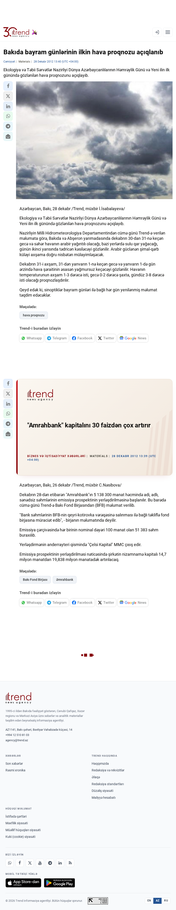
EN (149, 900)
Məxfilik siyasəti (17, 823)
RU (166, 900)
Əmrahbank (64, 579)
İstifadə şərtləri (16, 816)
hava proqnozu (33, 315)
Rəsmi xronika (15, 770)
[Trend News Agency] (18, 698)
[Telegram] (50, 863)
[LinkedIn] (60, 863)
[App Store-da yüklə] (23, 882)
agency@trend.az (17, 740)
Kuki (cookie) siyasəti (20, 836)
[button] (8, 86)
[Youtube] (40, 863)
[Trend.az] (20, 32)
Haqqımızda (100, 763)
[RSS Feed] (70, 863)
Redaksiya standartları (108, 784)
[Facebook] (20, 863)
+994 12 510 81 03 (17, 735)
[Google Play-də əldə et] (59, 882)
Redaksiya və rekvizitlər (108, 770)
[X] (30, 863)
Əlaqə (96, 777)
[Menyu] (168, 32)
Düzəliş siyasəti (102, 791)
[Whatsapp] (10, 863)
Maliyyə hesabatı (104, 797)
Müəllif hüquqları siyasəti (23, 830)
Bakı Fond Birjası (35, 579)
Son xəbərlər (14, 763)
